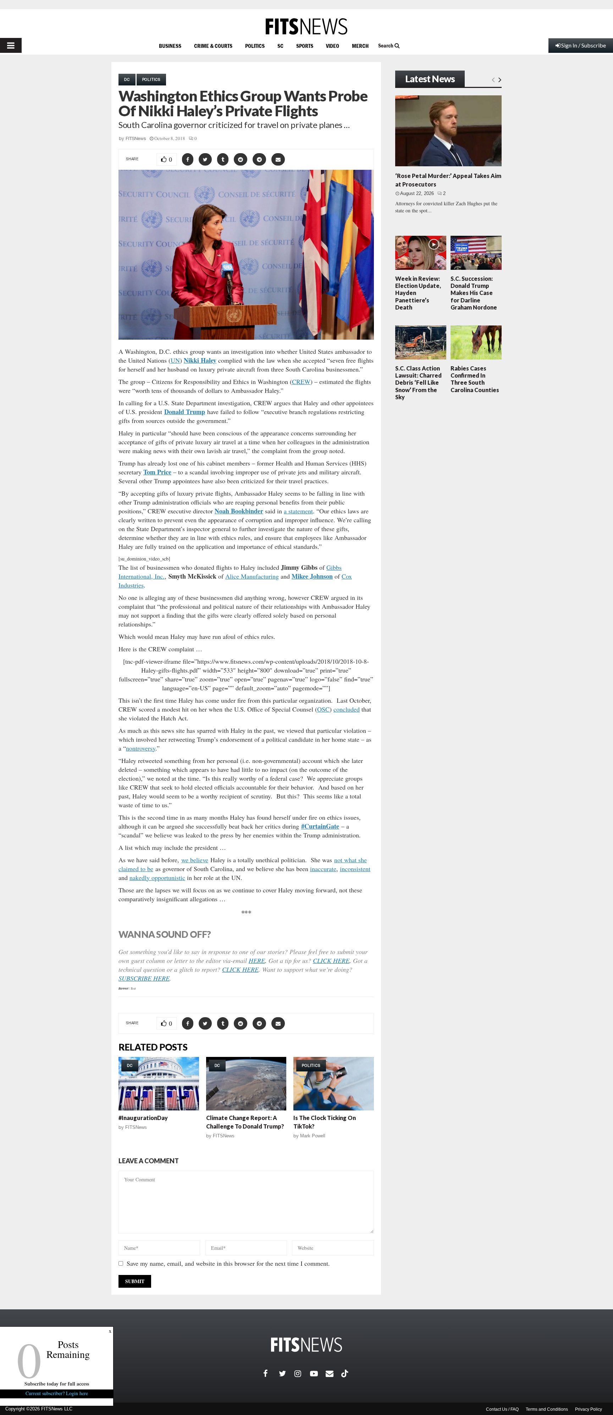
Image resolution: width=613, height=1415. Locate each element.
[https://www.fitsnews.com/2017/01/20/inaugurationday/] (158, 1083)
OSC (323, 709)
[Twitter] (286, 1373)
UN (175, 360)
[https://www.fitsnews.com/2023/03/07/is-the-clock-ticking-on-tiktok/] (333, 1083)
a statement (298, 511)
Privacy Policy (588, 1409)
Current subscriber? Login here (57, 1393)
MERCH (360, 46)
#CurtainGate (320, 826)
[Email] (333, 1373)
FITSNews (136, 138)
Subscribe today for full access (56, 1383)
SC (280, 46)
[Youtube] (318, 1373)
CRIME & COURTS (213, 46)
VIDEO (332, 46)
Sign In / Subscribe (583, 45)
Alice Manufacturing (252, 576)
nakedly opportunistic (157, 877)
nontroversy (140, 748)
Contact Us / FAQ (502, 1409)
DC (127, 79)
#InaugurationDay (143, 1117)
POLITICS (255, 46)
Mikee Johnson (312, 576)
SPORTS (304, 46)
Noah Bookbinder (239, 511)
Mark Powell (312, 1135)
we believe (194, 860)
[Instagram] (302, 1373)
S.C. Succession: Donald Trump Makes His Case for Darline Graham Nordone (474, 293)
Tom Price (157, 472)
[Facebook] (271, 1373)
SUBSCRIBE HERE (144, 978)
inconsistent (355, 868)
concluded (346, 709)
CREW (301, 381)
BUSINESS (170, 46)
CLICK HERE (331, 960)
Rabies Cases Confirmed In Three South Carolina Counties (475, 379)
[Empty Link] (493, 79)
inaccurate (323, 868)
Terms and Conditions (547, 1409)
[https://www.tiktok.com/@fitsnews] (345, 1373)
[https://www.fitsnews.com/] (306, 26)
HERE (257, 960)
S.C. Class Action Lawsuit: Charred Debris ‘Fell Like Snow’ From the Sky (418, 382)
